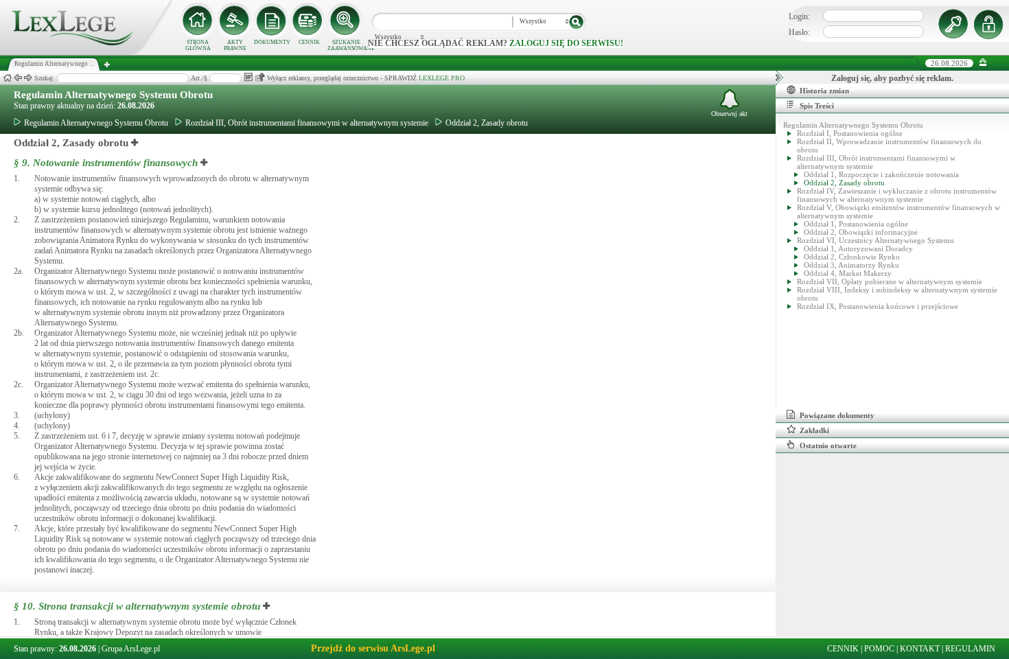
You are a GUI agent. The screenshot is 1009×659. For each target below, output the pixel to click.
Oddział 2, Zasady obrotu (486, 123)
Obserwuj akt (729, 113)
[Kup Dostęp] (308, 20)
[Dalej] (28, 78)
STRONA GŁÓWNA (198, 45)
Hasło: (799, 32)
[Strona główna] (86, 52)
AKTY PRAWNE (235, 45)
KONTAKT (920, 649)
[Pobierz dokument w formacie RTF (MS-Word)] (248, 77)
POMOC (879, 649)
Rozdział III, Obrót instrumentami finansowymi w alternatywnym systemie (306, 123)
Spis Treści (817, 106)
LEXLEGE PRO (442, 78)
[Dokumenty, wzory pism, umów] (271, 20)
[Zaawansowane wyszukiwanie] (345, 20)
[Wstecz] (18, 78)
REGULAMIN (970, 649)
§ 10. (138, 606)
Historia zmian (824, 90)
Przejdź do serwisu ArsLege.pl (373, 648)
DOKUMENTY (272, 42)
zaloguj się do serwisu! (566, 43)
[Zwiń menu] (983, 62)
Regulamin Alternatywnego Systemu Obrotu (113, 94)
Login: (799, 16)
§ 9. (106, 162)
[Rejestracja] (990, 24)
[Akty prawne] (234, 20)
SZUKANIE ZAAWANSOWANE (345, 45)
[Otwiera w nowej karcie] (135, 143)
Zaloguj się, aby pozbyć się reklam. (892, 78)
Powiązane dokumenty (837, 415)
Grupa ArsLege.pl (131, 649)
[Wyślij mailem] (260, 77)
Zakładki (814, 430)
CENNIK (309, 42)
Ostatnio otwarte (828, 445)
